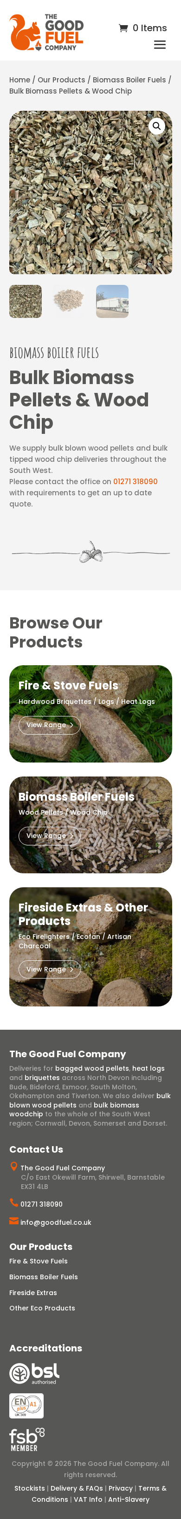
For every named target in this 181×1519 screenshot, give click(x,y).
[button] (157, 126)
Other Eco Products (42, 1308)
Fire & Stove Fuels (38, 1261)
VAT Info (88, 1499)
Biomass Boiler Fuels (129, 80)
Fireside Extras (33, 1292)
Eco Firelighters (44, 936)
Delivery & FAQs (77, 1488)
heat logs (148, 1068)
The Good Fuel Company (62, 1168)
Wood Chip (89, 812)
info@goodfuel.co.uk (55, 1222)
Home (19, 80)
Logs (106, 701)
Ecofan (88, 936)
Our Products (61, 80)
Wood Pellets (41, 812)
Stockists (29, 1488)
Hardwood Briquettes (55, 701)
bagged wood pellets (92, 1068)
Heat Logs (138, 701)
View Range (46, 724)
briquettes (42, 1077)
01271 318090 (135, 481)
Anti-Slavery (128, 1499)
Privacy (121, 1488)
